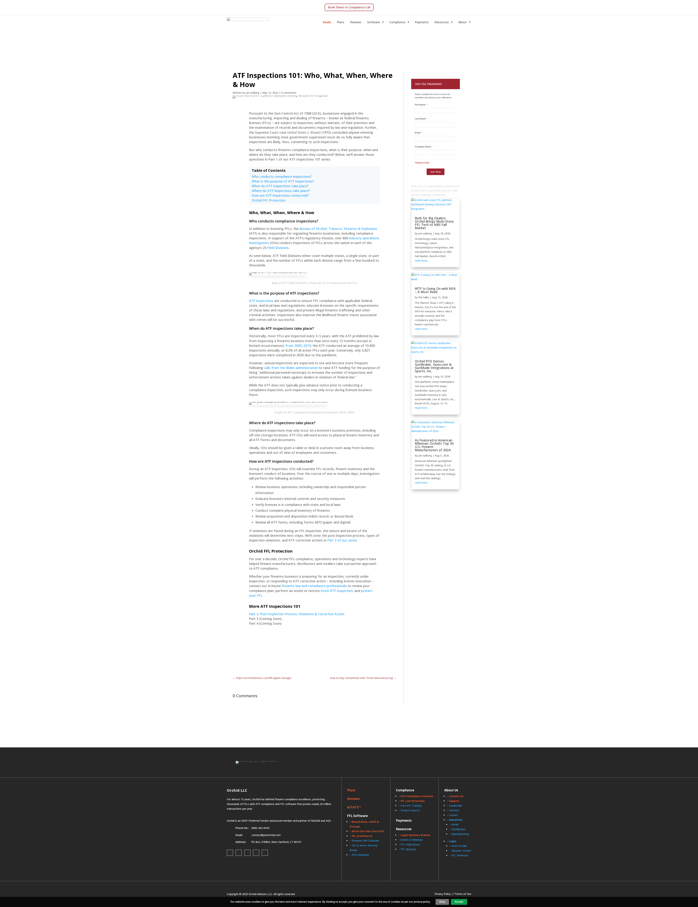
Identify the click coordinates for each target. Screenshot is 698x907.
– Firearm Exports (409, 810)
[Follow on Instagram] (239, 853)
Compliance (397, 22)
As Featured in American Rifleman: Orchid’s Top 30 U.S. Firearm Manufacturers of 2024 (434, 445)
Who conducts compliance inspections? (282, 176)
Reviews (355, 22)
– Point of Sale (458, 846)
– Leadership (454, 805)
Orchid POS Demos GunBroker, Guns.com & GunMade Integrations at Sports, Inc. (434, 366)
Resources (441, 22)
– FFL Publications (409, 844)
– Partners (453, 810)
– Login (451, 841)
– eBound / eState (460, 850)
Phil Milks (423, 297)
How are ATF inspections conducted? (280, 195)
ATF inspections (261, 301)
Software (373, 22)
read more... (422, 260)
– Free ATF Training (410, 805)
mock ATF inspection (337, 591)
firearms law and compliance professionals (314, 586)
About (462, 22)
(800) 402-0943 (260, 828)
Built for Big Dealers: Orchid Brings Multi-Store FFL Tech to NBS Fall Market (434, 223)
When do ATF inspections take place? (280, 186)
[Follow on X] (256, 853)
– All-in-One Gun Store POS (367, 831)
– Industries (454, 819)
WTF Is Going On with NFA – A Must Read (435, 290)
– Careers (452, 815)
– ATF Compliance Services (415, 796)
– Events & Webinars (410, 839)
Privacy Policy (443, 894)
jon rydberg (425, 233)
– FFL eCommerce (361, 836)
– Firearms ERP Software (364, 840)
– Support (453, 801)
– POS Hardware (359, 855)
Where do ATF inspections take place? (281, 190)
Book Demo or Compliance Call (349, 7)
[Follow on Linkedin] (247, 853)
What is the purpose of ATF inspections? (283, 181)
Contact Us (358, 645)
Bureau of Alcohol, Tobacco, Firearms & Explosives (338, 228)
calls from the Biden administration (291, 368)
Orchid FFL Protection (268, 200)
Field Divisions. (278, 247)
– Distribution (457, 829)
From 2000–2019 (298, 345)
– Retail (453, 824)
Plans (340, 22)
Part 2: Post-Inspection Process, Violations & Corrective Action (296, 614)
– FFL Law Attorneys (411, 801)
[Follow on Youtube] (265, 853)
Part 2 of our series (342, 540)
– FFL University (458, 855)
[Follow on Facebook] (230, 853)
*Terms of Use (462, 894)
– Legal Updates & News (414, 835)
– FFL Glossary (407, 849)
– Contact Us (455, 796)
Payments (422, 22)
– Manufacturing (459, 834)
